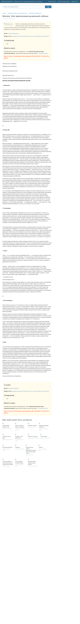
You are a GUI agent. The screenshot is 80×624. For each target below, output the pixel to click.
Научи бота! (52, 1)
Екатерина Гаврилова (13, 33)
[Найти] (48, 7)
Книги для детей (45, 36)
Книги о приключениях (34, 36)
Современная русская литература (20, 36)
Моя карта (75, 1)
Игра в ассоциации (64, 1)
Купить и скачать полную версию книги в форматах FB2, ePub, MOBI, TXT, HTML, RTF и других (26, 57)
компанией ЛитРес (43, 53)
